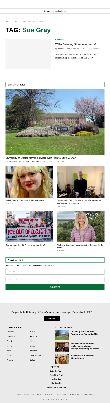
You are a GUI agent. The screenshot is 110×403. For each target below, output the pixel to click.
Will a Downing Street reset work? (76, 44)
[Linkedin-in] (50, 399)
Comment (11, 337)
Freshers (10, 332)
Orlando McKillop (32, 162)
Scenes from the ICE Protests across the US (25, 245)
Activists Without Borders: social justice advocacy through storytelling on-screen (85, 346)
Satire (32, 360)
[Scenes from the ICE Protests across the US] (29, 226)
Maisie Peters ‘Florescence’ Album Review (25, 200)
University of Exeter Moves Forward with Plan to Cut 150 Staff (41, 158)
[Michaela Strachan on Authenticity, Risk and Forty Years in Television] (80, 226)
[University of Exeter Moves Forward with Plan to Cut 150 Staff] (55, 122)
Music (9, 346)
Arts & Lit (10, 341)
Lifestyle (33, 341)
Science (33, 351)
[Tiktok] (65, 399)
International (35, 355)
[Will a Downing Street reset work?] (28, 54)
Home (8, 21)
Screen (33, 346)
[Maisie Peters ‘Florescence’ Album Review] (29, 182)
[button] (102, 4)
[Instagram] (45, 399)
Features (34, 337)
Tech (9, 351)
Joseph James (64, 49)
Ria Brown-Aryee (15, 162)
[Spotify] (60, 399)
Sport (9, 355)
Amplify (10, 360)
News (32, 332)
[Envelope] (55, 399)
